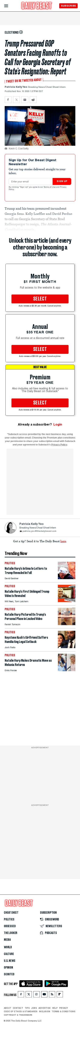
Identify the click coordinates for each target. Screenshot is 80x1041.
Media (7, 939)
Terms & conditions (63, 1011)
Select (40, 298)
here (63, 541)
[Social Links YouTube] (44, 995)
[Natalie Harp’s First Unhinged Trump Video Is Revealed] (66, 601)
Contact (18, 1008)
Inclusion (44, 1011)
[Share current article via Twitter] (16, 99)
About (7, 1008)
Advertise (44, 1008)
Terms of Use (50, 187)
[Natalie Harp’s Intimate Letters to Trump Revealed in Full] (66, 578)
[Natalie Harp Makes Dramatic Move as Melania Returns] (66, 670)
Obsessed (10, 926)
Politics (9, 919)
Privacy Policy (59, 444)
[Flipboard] (60, 995)
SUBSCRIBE (68, 5)
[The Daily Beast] (36, 6)
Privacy (63, 1008)
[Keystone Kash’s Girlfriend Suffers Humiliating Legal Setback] (66, 647)
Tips (27, 1008)
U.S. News (9, 960)
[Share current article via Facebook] (8, 99)
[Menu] (9, 6)
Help (55, 1008)
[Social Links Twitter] (29, 995)
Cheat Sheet (11, 912)
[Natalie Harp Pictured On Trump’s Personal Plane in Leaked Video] (66, 624)
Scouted (9, 974)
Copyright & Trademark (18, 1015)
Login (57, 424)
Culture (9, 954)
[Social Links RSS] (52, 995)
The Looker (10, 933)
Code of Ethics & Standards (20, 1011)
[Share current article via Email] (24, 99)
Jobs (34, 1008)
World (8, 947)
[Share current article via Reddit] (33, 99)
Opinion (8, 967)
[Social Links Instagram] (36, 995)
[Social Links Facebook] (21, 995)
